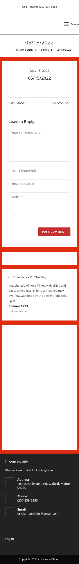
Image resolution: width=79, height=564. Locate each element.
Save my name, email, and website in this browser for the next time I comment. (39, 217)
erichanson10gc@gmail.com (38, 513)
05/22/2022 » (61, 103)
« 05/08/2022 (18, 103)
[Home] (9, 49)
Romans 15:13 (18, 306)
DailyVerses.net (18, 311)
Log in (9, 539)
